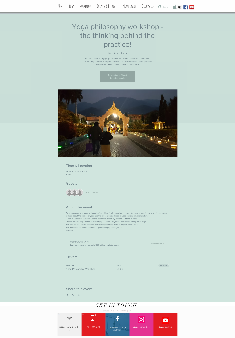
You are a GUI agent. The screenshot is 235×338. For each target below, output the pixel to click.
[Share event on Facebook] (67, 295)
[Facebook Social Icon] (185, 7)
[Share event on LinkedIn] (79, 295)
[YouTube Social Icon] (191, 7)
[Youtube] (165, 320)
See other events (117, 78)
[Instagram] (141, 319)
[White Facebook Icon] (117, 318)
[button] (175, 6)
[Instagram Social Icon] (179, 7)
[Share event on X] (73, 295)
